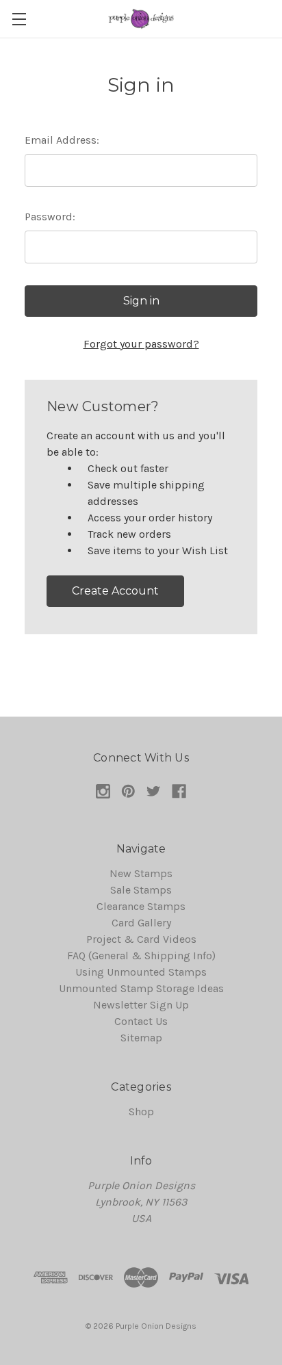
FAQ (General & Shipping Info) (141, 955)
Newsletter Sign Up (141, 1004)
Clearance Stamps (141, 906)
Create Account (115, 590)
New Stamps (141, 873)
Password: (50, 216)
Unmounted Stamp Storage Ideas (141, 988)
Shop (141, 1111)
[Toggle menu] (19, 19)
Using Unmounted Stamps (141, 971)
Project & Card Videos (141, 939)
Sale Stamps (141, 889)
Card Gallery (141, 922)
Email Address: (62, 139)
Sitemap (141, 1037)
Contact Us (141, 1021)
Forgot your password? (141, 343)
